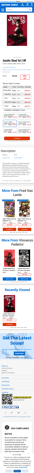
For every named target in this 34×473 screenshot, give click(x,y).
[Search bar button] (30, 9)
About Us (5, 366)
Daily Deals (15, 357)
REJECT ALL (25, 471)
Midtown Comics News (8, 373)
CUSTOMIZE (9, 471)
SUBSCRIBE (19, 353)
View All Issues (17, 57)
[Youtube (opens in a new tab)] (18, 413)
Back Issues (24, 357)
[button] (22, 5)
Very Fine (8, 94)
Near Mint (8, 90)
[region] (3, 211)
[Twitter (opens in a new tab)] (12, 413)
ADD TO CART (9, 279)
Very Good (8, 102)
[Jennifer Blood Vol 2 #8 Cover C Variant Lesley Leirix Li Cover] (9, 303)
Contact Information (7, 368)
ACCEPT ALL (17, 471)
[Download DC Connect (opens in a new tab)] (17, 407)
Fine (6, 98)
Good (6, 106)
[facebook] (5, 413)
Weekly (8, 357)
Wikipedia (4, 370)
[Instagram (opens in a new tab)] (25, 413)
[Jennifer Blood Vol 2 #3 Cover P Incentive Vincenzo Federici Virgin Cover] (9, 258)
